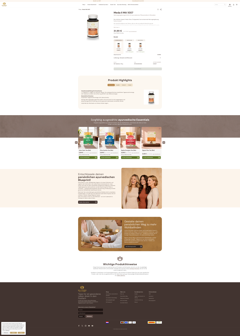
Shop (80, 9)
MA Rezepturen (109, 302)
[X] (82, 326)
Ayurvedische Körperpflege (111, 297)
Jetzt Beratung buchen (131, 246)
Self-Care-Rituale (123, 300)
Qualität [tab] (118, 85)
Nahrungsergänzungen (110, 299)
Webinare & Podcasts (124, 298)
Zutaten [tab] (129, 85)
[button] (84, 4)
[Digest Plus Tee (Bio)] (152, 138)
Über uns (122, 293)
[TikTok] (92, 326)
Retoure (136, 302)
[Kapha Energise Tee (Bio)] (130, 138)
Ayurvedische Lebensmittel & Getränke (112, 294)
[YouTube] (89, 326)
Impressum (151, 296)
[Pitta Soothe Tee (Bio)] (109, 138)
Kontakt (136, 293)
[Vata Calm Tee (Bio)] (88, 138)
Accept (21, 332)
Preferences (6, 332)
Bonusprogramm (152, 300)
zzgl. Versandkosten (133, 31)
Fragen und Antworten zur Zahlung (140, 297)
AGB (149, 293)
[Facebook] (79, 326)
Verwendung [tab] (111, 85)
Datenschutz (151, 298)
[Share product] (161, 9)
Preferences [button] (7, 330)
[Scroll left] (76, 142)
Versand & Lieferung (139, 299)
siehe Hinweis (117, 21)
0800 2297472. (121, 275)
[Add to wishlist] (158, 9)
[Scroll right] (163, 142)
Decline (13, 332)
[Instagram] (85, 326)
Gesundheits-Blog (124, 296)
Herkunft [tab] (124, 85)
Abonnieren (89, 316)
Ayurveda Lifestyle (124, 302)
